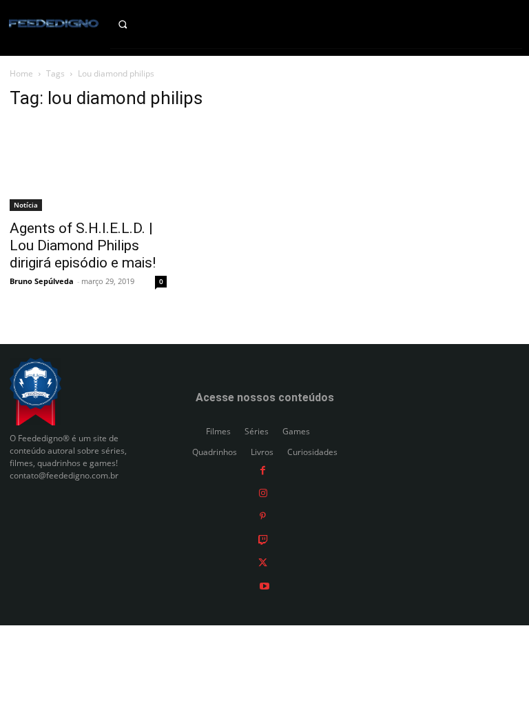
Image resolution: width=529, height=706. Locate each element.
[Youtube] (264, 585)
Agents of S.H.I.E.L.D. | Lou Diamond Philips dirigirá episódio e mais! (83, 245)
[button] (132, 24)
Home (21, 73)
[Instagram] (263, 492)
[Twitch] (263, 539)
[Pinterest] (263, 516)
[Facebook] (262, 469)
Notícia (26, 205)
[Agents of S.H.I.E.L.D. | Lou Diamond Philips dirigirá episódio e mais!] (88, 167)
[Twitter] (263, 562)
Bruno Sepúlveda (42, 281)
